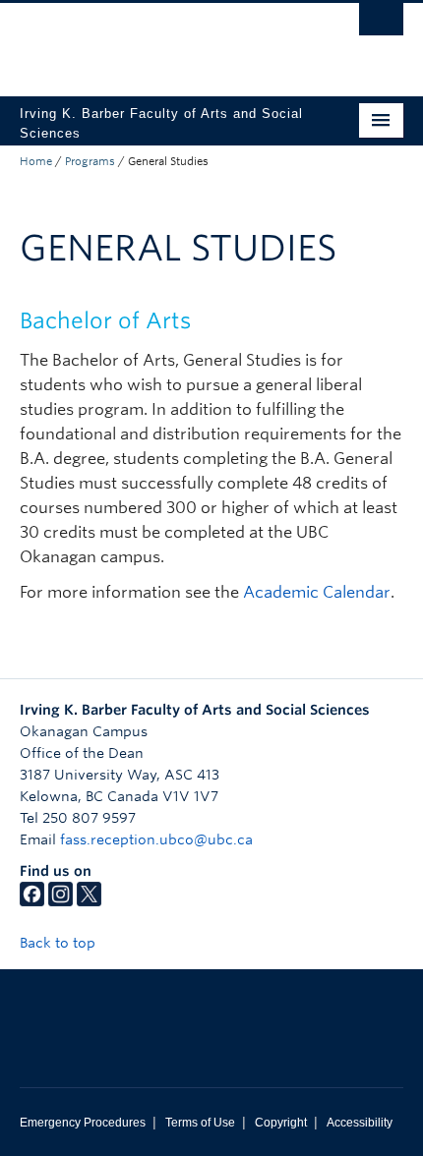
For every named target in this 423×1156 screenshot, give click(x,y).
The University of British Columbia (154, 40)
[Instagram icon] (60, 901)
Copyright (281, 1122)
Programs (90, 161)
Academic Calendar (317, 592)
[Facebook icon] (32, 901)
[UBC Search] (381, 24)
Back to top (59, 943)
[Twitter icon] (89, 901)
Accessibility (360, 1122)
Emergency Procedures (83, 1122)
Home (36, 161)
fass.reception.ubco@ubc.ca (156, 839)
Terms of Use (200, 1122)
